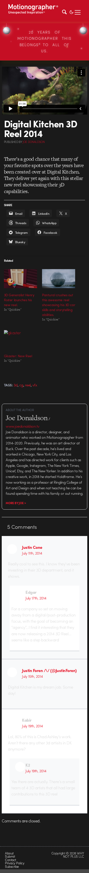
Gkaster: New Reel (18, 355)
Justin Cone (32, 547)
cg (21, 385)
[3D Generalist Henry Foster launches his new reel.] (20, 278)
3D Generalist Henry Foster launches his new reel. (19, 299)
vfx (34, 385)
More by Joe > (16, 503)
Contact (10, 859)
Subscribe (12, 866)
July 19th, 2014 (32, 726)
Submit (10, 856)
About (9, 853)
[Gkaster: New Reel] (20, 339)
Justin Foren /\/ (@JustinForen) (49, 670)
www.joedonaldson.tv (22, 426)
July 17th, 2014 (35, 598)
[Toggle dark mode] (71, 11)
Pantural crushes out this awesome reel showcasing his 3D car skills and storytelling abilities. (58, 304)
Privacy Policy (14, 863)
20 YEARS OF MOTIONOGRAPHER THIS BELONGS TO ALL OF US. (44, 41)
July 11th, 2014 (32, 553)
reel (28, 385)
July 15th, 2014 (32, 676)
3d (16, 385)
